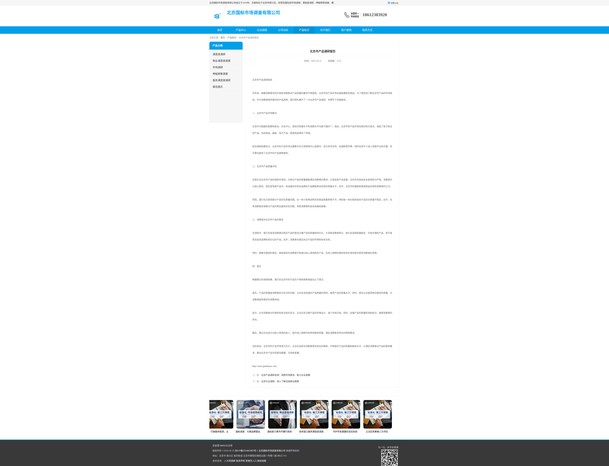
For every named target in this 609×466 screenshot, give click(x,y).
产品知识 (304, 30)
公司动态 (283, 30)
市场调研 (218, 67)
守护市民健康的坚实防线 (320, 431)
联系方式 (367, 30)
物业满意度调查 (221, 60)
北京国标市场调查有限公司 (272, 451)
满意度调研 (219, 54)
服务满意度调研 (221, 80)
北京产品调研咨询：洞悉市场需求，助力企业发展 (285, 375)
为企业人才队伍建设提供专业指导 (386, 431)
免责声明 (240, 461)
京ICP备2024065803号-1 (246, 451)
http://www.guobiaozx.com (264, 366)
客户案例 (346, 30)
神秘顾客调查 (220, 73)
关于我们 (325, 30)
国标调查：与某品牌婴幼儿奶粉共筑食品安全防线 (235, 431)
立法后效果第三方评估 (352, 431)
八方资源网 (229, 461)
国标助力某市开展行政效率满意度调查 (261, 431)
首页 (219, 30)
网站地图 (261, 461)
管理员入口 (251, 461)
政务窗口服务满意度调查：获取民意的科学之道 (297, 431)
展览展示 (218, 86)
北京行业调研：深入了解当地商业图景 (280, 381)
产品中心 (241, 30)
